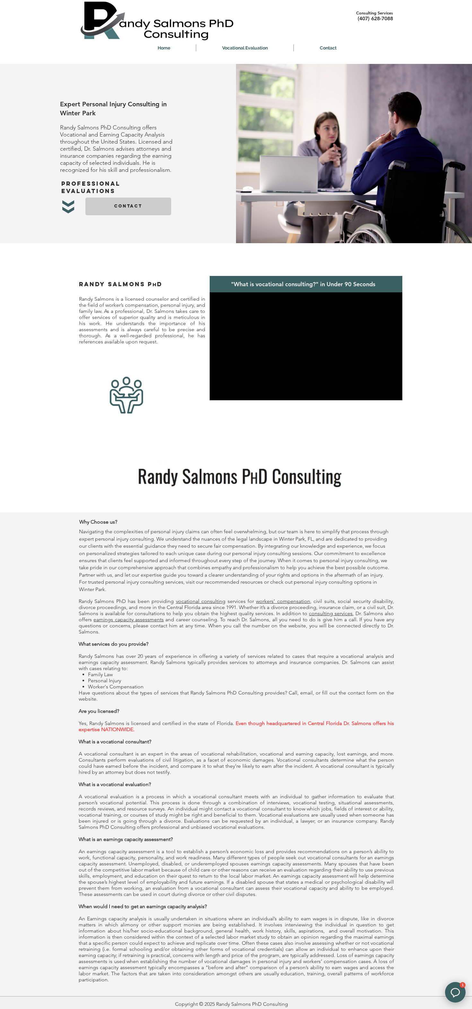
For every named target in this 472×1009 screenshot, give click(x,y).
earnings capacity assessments (128, 619)
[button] (244, 47)
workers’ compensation (283, 601)
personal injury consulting (124, 539)
